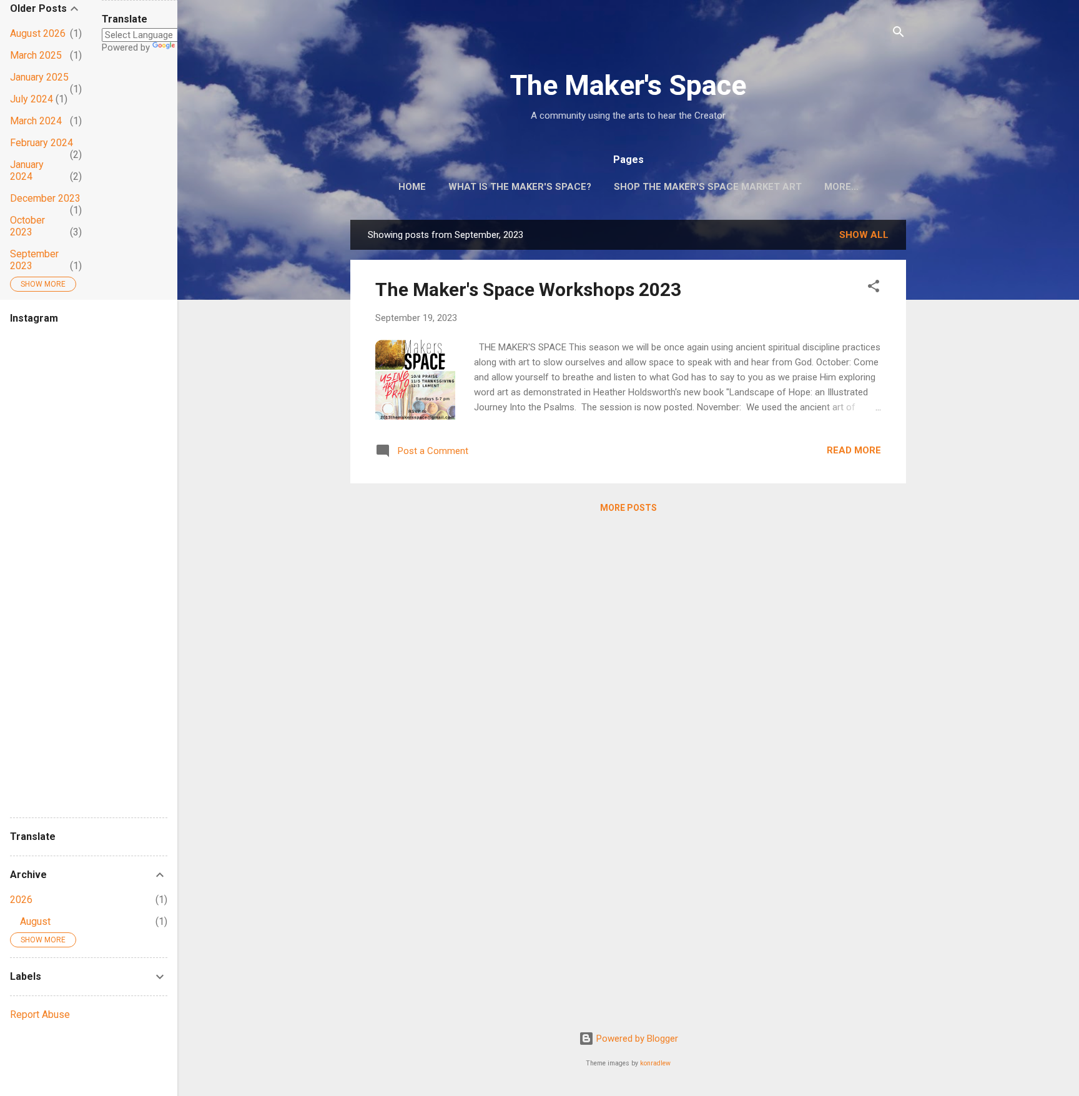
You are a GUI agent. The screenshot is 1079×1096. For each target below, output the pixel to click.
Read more (854, 450)
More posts (628, 508)
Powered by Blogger (636, 1038)
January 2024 (27, 170)
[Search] (898, 34)
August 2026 (38, 33)
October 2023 (27, 226)
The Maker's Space (628, 85)
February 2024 (41, 143)
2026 (21, 900)
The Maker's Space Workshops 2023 (528, 289)
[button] (873, 288)
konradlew (655, 1063)
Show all (864, 234)
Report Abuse (40, 1014)
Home (412, 186)
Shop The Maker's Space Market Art (708, 186)
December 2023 (45, 198)
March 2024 (36, 121)
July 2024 (31, 99)
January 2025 (39, 77)
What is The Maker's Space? (519, 186)
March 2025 (36, 55)
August (35, 921)
